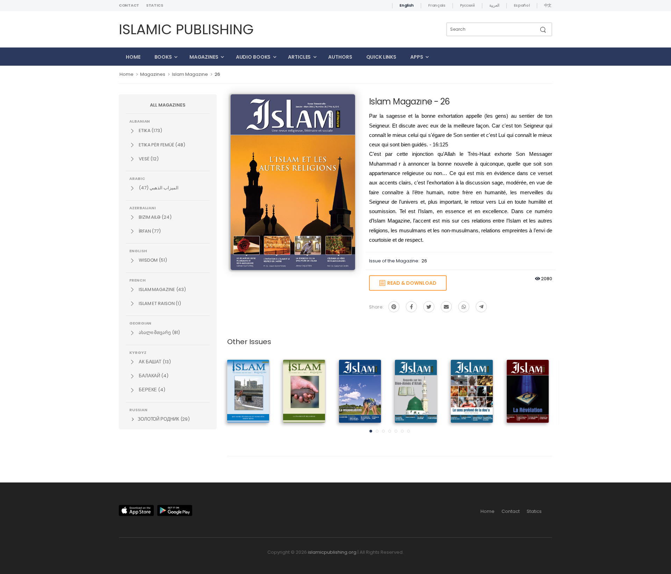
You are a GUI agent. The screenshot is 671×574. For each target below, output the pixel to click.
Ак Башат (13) (154, 361)
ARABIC (137, 178)
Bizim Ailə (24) (155, 217)
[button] (370, 431)
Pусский (467, 5)
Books (163, 56)
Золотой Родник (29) (163, 419)
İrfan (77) (149, 231)
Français (437, 5)
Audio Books (253, 56)
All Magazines (168, 105)
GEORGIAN (140, 322)
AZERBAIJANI (142, 207)
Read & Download (410, 282)
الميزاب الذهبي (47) (158, 187)
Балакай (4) (153, 375)
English (406, 5)
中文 (547, 5)
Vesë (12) (148, 158)
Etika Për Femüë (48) (161, 144)
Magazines (203, 56)
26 (217, 74)
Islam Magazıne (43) (162, 289)
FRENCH (137, 279)
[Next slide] (540, 398)
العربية (494, 5)
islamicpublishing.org (332, 552)
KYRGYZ (137, 352)
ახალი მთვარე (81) (159, 332)
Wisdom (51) (152, 260)
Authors (340, 56)
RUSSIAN (138, 409)
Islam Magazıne (190, 74)
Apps (416, 56)
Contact (129, 5)
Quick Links (381, 56)
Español (522, 5)
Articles (299, 56)
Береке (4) (151, 389)
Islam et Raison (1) (159, 303)
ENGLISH (138, 250)
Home (133, 56)
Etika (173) (150, 130)
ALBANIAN (139, 120)
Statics (154, 5)
